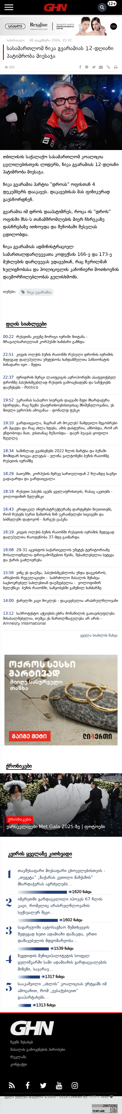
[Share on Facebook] (80, 67)
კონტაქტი (18, 1064)
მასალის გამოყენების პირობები (37, 1049)
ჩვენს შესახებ (21, 1042)
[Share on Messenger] (87, 67)
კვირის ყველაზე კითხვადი (40, 853)
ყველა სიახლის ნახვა (99, 635)
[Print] (116, 67)
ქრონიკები (19, 766)
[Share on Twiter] (94, 67)
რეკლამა (18, 1057)
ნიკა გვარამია (38, 292)
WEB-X (94, 1097)
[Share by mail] (100, 67)
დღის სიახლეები (26, 324)
